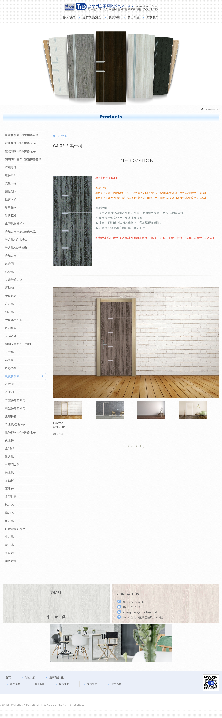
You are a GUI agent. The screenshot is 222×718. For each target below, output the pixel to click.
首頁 (8, 677)
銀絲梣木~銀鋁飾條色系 (20, 432)
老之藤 (9, 544)
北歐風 (9, 271)
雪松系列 (11, 295)
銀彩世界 (11, 496)
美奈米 (9, 552)
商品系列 (114, 17)
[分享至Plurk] (64, 617)
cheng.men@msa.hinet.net (140, 612)
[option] (136, 342)
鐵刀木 (9, 512)
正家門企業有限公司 (111, 6)
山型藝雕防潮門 (15, 408)
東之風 (9, 536)
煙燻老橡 (11, 167)
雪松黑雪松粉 (14, 319)
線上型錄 (133, 17)
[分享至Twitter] (56, 617)
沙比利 (9, 392)
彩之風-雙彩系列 (15, 424)
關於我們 (69, 17)
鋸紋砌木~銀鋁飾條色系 (20, 151)
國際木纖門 (12, 561)
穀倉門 (9, 263)
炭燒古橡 (11, 255)
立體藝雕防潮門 (15, 400)
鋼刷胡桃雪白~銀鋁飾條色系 (23, 159)
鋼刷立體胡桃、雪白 (18, 344)
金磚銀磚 (11, 336)
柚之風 (9, 311)
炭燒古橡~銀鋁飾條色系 (20, 231)
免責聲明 (92, 683)
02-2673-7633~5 (133, 601)
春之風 (9, 360)
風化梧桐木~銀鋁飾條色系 (22, 135)
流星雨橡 (11, 183)
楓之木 (9, 504)
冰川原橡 (11, 215)
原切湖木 (11, 287)
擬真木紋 (11, 199)
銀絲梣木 (11, 480)
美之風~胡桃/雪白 (16, 239)
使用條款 (117, 683)
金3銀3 (9, 448)
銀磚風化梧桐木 (15, 223)
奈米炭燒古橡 (14, 279)
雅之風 (9, 520)
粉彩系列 (11, 368)
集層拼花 (11, 416)
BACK (137, 446)
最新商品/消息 (92, 17)
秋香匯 (9, 384)
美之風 (9, 472)
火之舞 (9, 440)
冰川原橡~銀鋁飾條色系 (20, 143)
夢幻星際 (11, 327)
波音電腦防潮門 (15, 528)
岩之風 (9, 303)
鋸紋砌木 (11, 191)
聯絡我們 (153, 17)
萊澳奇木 (11, 488)
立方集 (9, 352)
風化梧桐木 (12, 376)
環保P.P (10, 175)
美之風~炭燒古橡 (16, 247)
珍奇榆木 (11, 207)
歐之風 (9, 456)
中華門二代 (12, 464)
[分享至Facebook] (48, 617)
